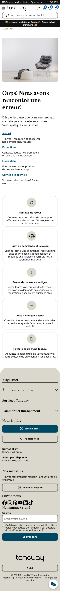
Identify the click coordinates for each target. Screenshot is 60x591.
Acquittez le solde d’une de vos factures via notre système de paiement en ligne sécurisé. (30, 355)
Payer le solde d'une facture (30, 349)
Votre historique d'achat (30, 315)
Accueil (6, 133)
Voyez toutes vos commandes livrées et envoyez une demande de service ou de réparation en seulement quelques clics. (30, 290)
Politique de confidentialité (28, 577)
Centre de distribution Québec (22, 2)
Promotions (9, 147)
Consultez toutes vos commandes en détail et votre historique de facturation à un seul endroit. (30, 323)
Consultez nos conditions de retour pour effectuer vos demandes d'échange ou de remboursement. (30, 220)
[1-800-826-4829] (51, 2)
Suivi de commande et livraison (30, 246)
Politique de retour (30, 212)
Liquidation (9, 161)
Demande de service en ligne (30, 282)
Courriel (6, 513)
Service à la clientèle (14, 174)
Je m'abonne (30, 536)
